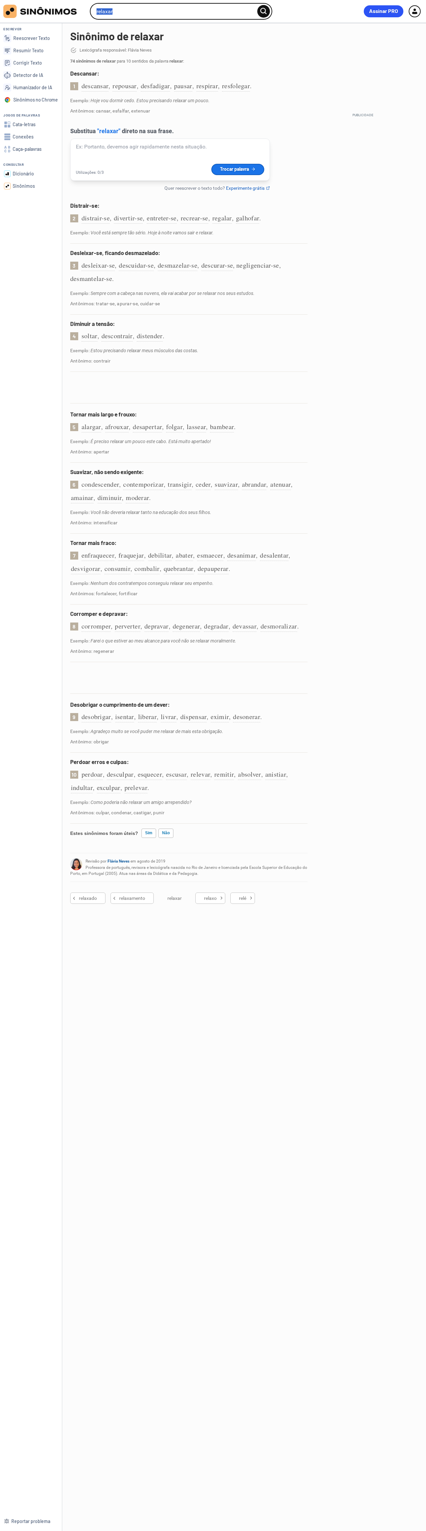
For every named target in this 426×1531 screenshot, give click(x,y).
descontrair (117, 335)
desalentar (274, 555)
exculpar (108, 787)
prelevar (135, 787)
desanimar (241, 555)
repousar (124, 85)
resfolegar (236, 85)
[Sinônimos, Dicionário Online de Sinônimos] (44, 11)
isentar (124, 716)
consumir (117, 568)
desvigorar (86, 568)
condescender (100, 484)
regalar (222, 217)
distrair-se (96, 217)
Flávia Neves (118, 861)
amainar (82, 497)
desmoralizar (279, 626)
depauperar (213, 568)
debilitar (160, 555)
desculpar (120, 774)
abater (184, 555)
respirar (207, 85)
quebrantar (179, 568)
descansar (95, 85)
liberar (147, 716)
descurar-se (217, 265)
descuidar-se (136, 265)
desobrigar (96, 716)
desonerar (246, 716)
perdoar (92, 774)
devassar (245, 626)
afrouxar (117, 426)
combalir (146, 568)
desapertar (147, 426)
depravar (156, 626)
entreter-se (161, 217)
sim (148, 833)
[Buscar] (263, 11)
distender (150, 335)
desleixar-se (98, 265)
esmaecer (210, 555)
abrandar (254, 484)
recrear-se (194, 217)
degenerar (186, 626)
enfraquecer (98, 555)
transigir (180, 484)
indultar (82, 787)
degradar (216, 626)
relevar (200, 774)
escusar (176, 774)
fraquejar (131, 555)
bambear (222, 426)
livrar (168, 716)
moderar (137, 497)
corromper (96, 626)
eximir (220, 716)
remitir (224, 774)
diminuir (110, 497)
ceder (203, 484)
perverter (127, 626)
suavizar (226, 484)
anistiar (275, 774)
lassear (196, 426)
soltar (90, 335)
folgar (174, 426)
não (166, 833)
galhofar (247, 217)
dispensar (193, 716)
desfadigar (155, 85)
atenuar (280, 484)
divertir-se (128, 217)
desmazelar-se (177, 265)
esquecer (150, 774)
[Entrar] (415, 11)
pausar (183, 85)
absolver (249, 774)
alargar (91, 426)
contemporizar (143, 484)
